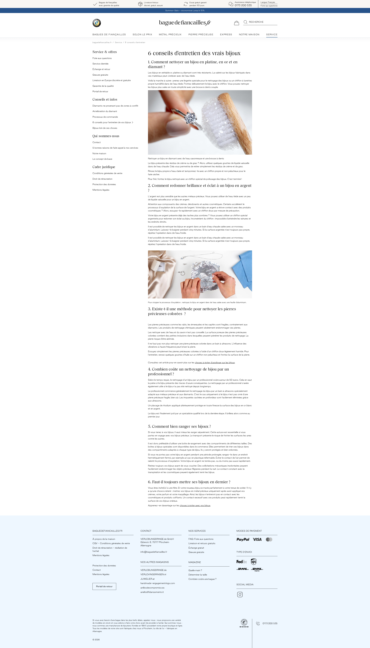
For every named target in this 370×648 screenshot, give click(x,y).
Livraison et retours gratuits (201, 543)
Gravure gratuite (100, 75)
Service (272, 34)
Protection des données (104, 184)
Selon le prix (142, 34)
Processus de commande (105, 117)
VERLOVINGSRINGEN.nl (153, 574)
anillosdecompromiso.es (152, 587)
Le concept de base (102, 159)
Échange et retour (101, 69)
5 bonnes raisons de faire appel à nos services (115, 148)
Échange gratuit (196, 548)
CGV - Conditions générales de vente (111, 543)
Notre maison (249, 34)
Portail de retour (100, 91)
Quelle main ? (195, 570)
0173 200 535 (270, 623)
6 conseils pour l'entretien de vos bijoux (112, 122)
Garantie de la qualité (103, 86)
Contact (96, 142)
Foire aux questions (269, 6)
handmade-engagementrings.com (157, 583)
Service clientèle (100, 63)
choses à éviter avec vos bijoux (195, 505)
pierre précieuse (200, 34)
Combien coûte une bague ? (202, 579)
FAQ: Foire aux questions (200, 539)
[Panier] (237, 22)
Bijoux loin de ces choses (104, 128)
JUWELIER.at (147, 579)
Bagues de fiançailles (109, 34)
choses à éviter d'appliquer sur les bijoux (215, 362)
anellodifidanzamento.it (152, 592)
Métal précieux (170, 34)
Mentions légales (100, 190)
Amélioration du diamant (104, 111)
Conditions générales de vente (107, 173)
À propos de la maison (103, 539)
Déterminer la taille (197, 574)
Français (268, 2)
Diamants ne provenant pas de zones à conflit (115, 105)
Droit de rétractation (102, 179)
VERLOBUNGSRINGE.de (153, 570)
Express (226, 34)
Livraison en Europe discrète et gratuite (111, 80)
